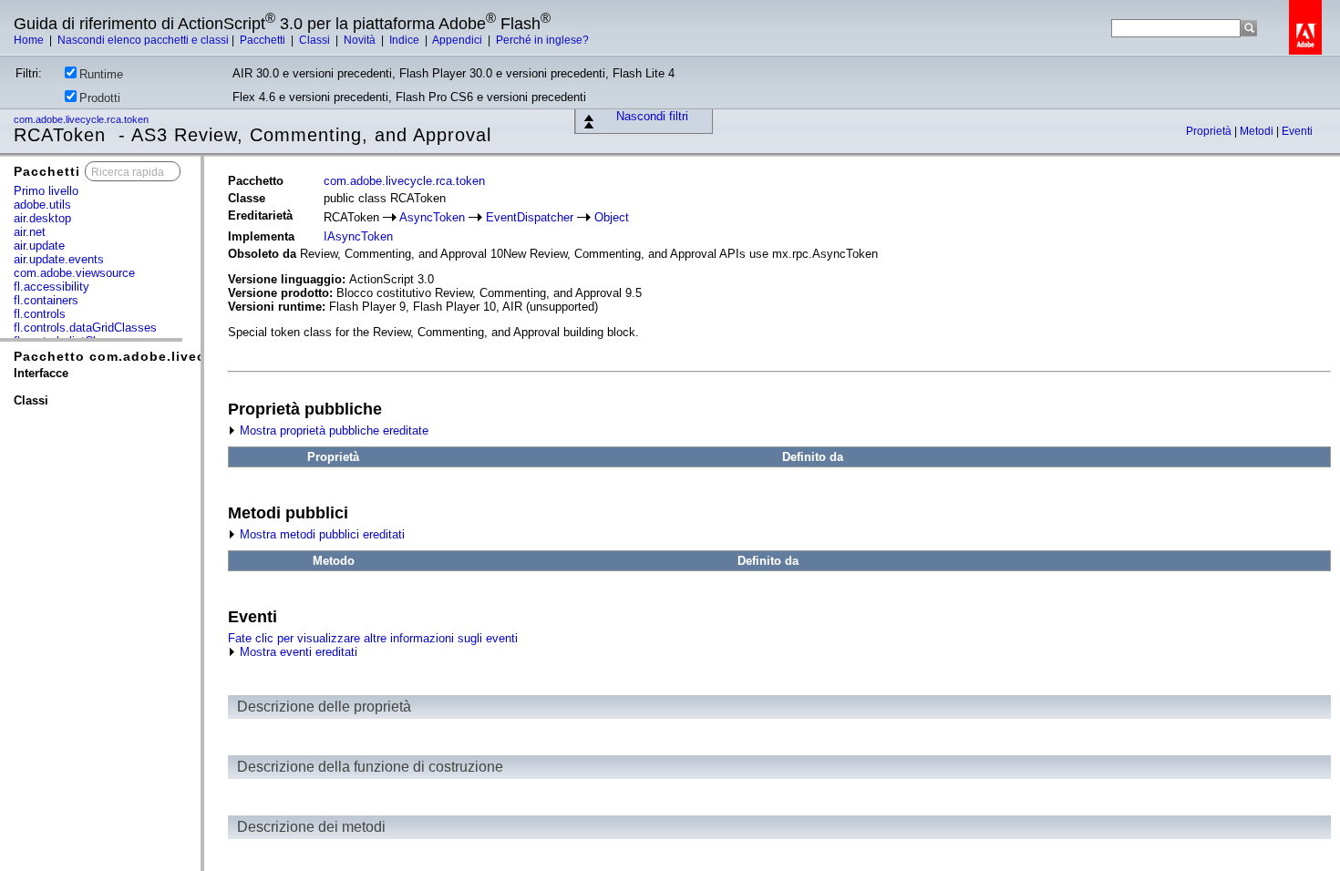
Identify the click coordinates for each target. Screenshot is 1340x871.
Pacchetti (264, 40)
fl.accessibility (51, 286)
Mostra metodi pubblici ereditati (320, 534)
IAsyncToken (358, 236)
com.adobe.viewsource (74, 273)
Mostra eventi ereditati (296, 652)
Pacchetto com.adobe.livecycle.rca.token (159, 356)
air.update (39, 245)
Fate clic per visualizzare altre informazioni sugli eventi (373, 638)
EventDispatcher (529, 217)
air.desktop (42, 218)
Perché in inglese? (542, 40)
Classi (316, 40)
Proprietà (1210, 131)
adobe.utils (42, 204)
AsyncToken (432, 217)
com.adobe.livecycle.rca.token (82, 119)
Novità (361, 40)
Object (611, 217)
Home (30, 40)
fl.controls (40, 314)
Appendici (458, 40)
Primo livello (46, 191)
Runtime (101, 74)
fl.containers (46, 300)
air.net (30, 232)
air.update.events (59, 259)
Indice (405, 40)
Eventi (1297, 131)
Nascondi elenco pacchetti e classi (143, 40)
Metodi (1258, 131)
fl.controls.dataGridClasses (85, 327)
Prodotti (99, 98)
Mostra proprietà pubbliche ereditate (332, 430)
